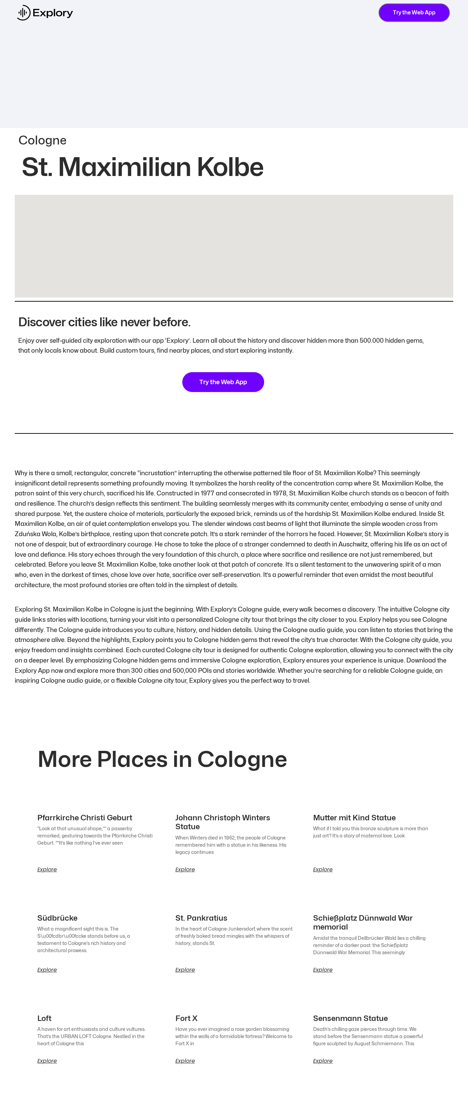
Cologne (42, 140)
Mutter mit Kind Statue (354, 817)
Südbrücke (57, 917)
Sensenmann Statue (350, 1018)
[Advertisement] (234, 77)
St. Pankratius (201, 917)
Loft (44, 1018)
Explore (47, 869)
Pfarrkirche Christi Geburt (84, 817)
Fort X (186, 1018)
